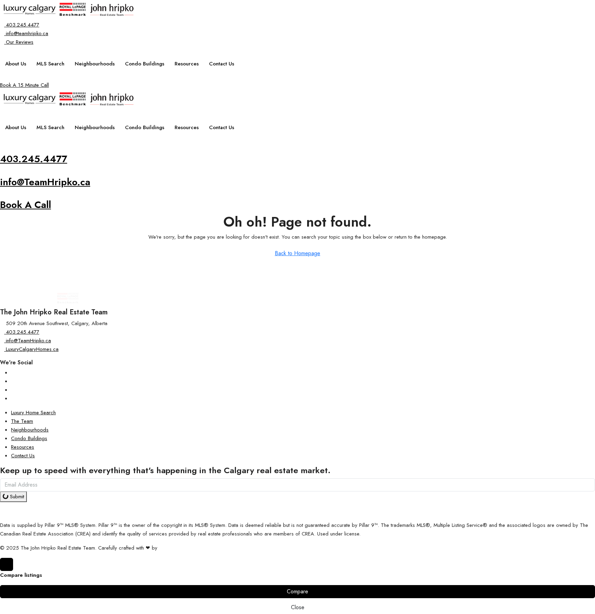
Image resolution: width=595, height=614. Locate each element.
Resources (187, 63)
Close (297, 607)
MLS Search (50, 63)
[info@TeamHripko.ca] (2, 172)
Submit (16, 496)
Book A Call (25, 205)
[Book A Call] (2, 194)
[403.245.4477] (2, 149)
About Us (15, 63)
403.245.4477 (33, 159)
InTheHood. (172, 548)
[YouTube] (13, 390)
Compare (297, 591)
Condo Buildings (144, 63)
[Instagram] (13, 372)
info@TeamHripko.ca (45, 182)
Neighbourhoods (95, 63)
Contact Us (221, 63)
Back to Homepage (297, 253)
